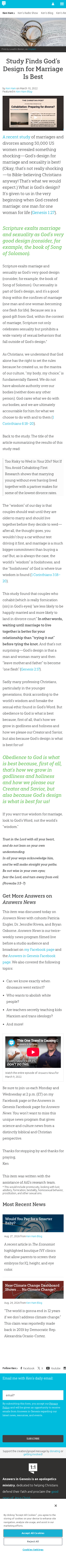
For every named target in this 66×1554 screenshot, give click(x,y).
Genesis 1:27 (43, 212)
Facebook (28, 1368)
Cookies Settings (33, 1549)
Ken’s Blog (47, 12)
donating (55, 1451)
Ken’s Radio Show (28, 12)
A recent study (16, 137)
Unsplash (32, 49)
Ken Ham (8, 12)
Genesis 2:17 (30, 669)
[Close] (56, 1506)
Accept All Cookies (33, 1533)
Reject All (33, 1541)
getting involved (32, 1454)
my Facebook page (39, 949)
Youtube (55, 1368)
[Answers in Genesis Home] (11, 4)
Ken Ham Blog (24, 91)
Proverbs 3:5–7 (13, 883)
